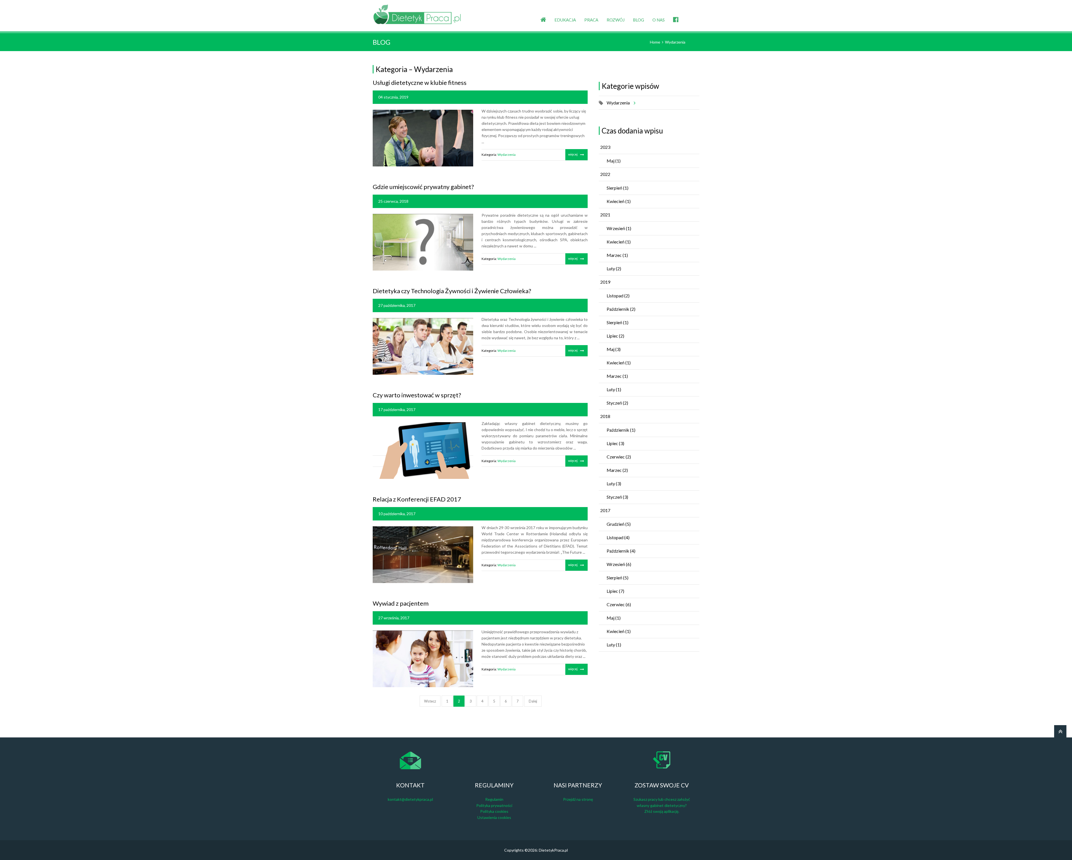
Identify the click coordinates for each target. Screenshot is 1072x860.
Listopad (618, 295)
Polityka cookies (494, 811)
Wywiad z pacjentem (401, 603)
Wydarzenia (675, 42)
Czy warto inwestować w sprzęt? (417, 395)
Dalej (533, 701)
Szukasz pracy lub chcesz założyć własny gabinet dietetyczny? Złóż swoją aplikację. (661, 805)
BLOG (638, 19)
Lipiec (615, 335)
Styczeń (617, 402)
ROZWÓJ (615, 19)
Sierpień (617, 187)
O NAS (658, 19)
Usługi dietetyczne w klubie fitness (419, 82)
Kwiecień (619, 201)
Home (655, 42)
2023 (605, 147)
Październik (621, 309)
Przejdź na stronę (578, 799)
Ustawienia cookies (494, 817)
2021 (605, 214)
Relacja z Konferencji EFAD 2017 (417, 499)
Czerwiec (619, 456)
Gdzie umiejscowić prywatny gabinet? (423, 186)
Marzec (617, 255)
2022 (605, 174)
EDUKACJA (565, 19)
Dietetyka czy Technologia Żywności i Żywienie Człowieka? (452, 291)
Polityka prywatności (494, 805)
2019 (605, 282)
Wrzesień (619, 228)
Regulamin (494, 799)
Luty (614, 268)
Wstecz (430, 701)
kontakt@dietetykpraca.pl (410, 799)
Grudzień (619, 524)
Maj (614, 160)
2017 (605, 510)
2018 (605, 416)
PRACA (591, 19)
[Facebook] (676, 15)
